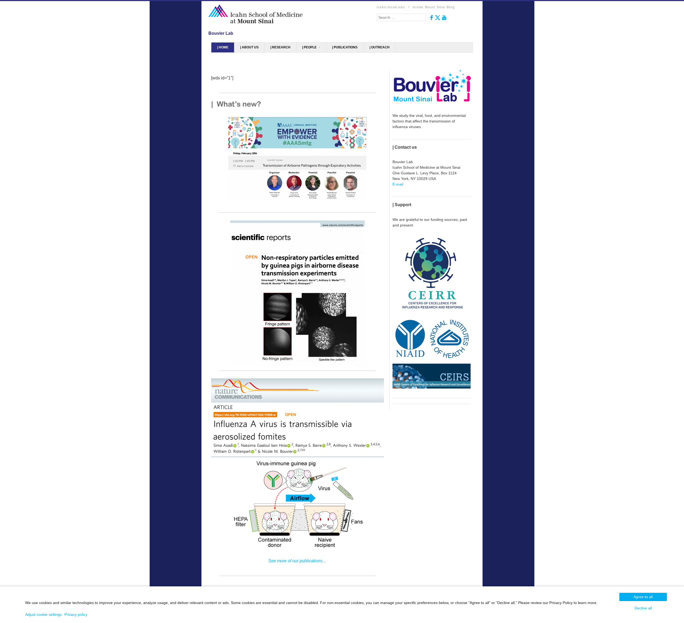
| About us (249, 47)
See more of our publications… (297, 561)
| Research (280, 47)
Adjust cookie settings (43, 614)
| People (309, 47)
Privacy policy (75, 614)
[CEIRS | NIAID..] (431, 376)
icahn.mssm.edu (391, 7)
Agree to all (643, 597)
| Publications (344, 47)
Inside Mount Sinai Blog (434, 7)
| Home (222, 47)
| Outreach (380, 47)
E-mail (397, 184)
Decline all (643, 608)
